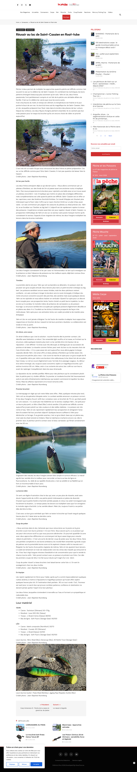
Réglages (12, 764)
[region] (24, 756)
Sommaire (99, 217)
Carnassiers (44, 12)
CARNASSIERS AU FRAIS (35, 725)
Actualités (35, 12)
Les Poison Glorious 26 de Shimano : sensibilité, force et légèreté (73, 737)
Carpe (52, 12)
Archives (106, 221)
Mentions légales (77, 760)
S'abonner (112, 217)
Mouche (63, 12)
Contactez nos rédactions (62, 760)
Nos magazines (25, 12)
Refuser (24, 764)
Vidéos (110, 12)
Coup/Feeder (78, 12)
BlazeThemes (80, 765)
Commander (112, 340)
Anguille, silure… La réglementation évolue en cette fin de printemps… (106, 116)
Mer (57, 12)
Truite (70, 12)
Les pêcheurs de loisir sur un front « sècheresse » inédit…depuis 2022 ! (105, 84)
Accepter (36, 764)
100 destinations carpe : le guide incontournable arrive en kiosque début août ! (107, 45)
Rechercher (96, 349)
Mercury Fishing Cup (99, 12)
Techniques (30, 30)
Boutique (66, 17)
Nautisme (87, 12)
